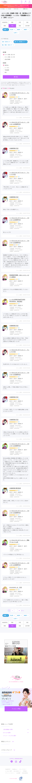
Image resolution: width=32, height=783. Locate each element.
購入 (6, 72)
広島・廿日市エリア (6, 41)
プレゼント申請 (16, 708)
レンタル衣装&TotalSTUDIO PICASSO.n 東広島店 (17, 300)
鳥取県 (18, 29)
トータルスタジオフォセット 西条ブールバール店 (19, 541)
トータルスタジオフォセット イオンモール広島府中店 (19, 123)
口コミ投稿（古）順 (10, 57)
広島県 (4, 29)
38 (19, 610)
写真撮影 (7, 70)
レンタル (7, 67)
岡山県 (11, 29)
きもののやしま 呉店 (15, 587)
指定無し (7, 65)
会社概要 (18, 773)
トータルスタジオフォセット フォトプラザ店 (19, 93)
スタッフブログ (22, 769)
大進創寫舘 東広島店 (15, 488)
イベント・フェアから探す (9, 735)
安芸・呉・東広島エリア (20, 41)
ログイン (25, 2)
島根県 (25, 29)
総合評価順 (7, 59)
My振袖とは (14, 769)
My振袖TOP (7, 769)
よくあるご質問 (8, 771)
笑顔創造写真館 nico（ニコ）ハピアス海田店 (19, 276)
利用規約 (25, 771)
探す (21, 2)
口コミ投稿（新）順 (10, 54)
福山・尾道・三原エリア (7, 44)
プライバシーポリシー (10, 773)
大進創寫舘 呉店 (13, 148)
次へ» (22, 610)
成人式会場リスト (17, 771)
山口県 (15, 32)
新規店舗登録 (25, 773)
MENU (29, 2)
